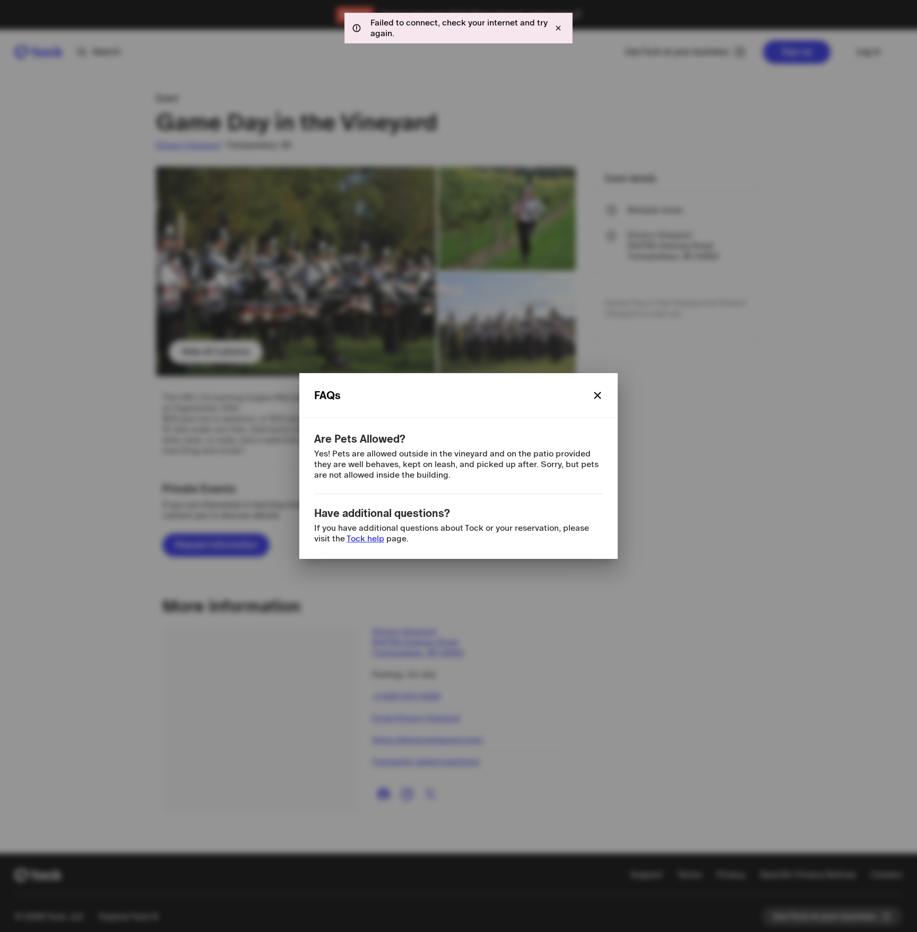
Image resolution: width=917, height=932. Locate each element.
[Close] (597, 395)
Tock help (365, 538)
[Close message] (558, 28)
